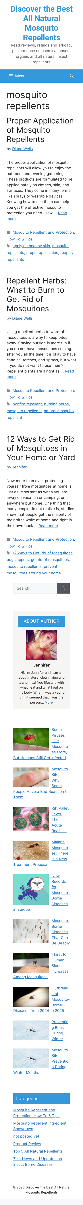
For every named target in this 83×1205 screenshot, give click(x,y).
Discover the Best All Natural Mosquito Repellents (41, 23)
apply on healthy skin (31, 246)
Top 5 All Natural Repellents (38, 1151)
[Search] (63, 588)
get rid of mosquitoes (50, 559)
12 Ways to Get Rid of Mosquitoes (43, 553)
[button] (72, 76)
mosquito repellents (24, 411)
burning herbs (56, 404)
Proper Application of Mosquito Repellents (40, 130)
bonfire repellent (27, 404)
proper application (42, 252)
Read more (48, 525)
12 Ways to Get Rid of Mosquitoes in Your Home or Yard (41, 448)
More (48, 702)
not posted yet (26, 1136)
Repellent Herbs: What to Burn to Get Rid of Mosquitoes (37, 294)
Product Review (27, 1144)
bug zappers (18, 559)
